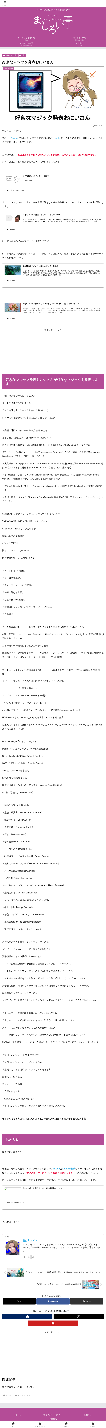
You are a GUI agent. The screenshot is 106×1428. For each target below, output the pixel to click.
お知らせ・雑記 (11, 55)
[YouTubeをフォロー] (33, 1257)
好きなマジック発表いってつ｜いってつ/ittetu (41, 215)
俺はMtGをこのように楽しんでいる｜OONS (40, 266)
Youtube (15, 138)
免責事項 (53, 1419)
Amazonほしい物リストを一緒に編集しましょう (42, 1188)
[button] (86, 1301)
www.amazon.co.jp (15, 1202)
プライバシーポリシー (53, 1415)
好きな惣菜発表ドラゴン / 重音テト (37, 176)
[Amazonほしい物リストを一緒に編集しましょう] (13, 1192)
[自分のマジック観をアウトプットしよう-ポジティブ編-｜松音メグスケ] (13, 307)
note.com (11, 229)
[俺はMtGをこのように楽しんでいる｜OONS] (13, 270)
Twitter (57, 138)
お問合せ (88, 1415)
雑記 (23, 55)
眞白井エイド (30, 1240)
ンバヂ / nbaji (28, 181)
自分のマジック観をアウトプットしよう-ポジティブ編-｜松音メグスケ (51, 304)
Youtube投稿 (68, 1168)
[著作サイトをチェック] (24, 1257)
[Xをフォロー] (29, 1257)
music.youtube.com (15, 190)
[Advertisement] (53, 351)
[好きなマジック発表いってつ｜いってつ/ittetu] (13, 218)
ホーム (18, 1415)
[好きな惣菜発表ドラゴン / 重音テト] (13, 180)
